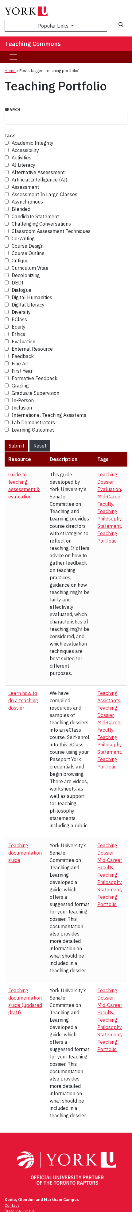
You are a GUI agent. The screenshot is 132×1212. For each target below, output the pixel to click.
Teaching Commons (33, 44)
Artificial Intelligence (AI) (39, 180)
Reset (39, 446)
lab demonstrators (33, 422)
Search (12, 109)
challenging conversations (41, 224)
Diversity (21, 312)
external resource (32, 349)
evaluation (23, 341)
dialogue (21, 290)
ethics (18, 334)
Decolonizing (26, 275)
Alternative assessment (38, 172)
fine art (20, 363)
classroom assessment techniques (51, 231)
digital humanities (32, 297)
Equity (18, 327)
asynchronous (27, 202)
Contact (12, 1205)
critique (20, 260)
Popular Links (54, 26)
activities (21, 157)
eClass (19, 319)
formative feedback (34, 378)
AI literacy (23, 165)
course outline (28, 253)
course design (28, 246)
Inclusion (22, 408)
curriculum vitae (30, 268)
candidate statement (35, 216)
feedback (23, 356)
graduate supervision (35, 393)
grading (20, 386)
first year (22, 371)
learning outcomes (33, 430)
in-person (23, 400)
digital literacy (28, 305)
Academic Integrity (32, 143)
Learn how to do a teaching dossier (23, 700)
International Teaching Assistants (49, 415)
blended (21, 209)
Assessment (25, 187)
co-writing (23, 238)
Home (10, 70)
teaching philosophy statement (109, 518)
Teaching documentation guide (25, 852)
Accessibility (25, 150)
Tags (10, 136)
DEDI (17, 283)
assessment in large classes (44, 194)
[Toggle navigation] (13, 57)
